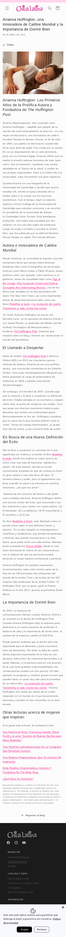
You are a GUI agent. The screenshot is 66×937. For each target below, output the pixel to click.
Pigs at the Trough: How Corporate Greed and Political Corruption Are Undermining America (32, 283)
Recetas (11, 866)
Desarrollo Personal (17, 861)
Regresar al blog (35, 815)
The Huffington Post (25, 331)
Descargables (14, 888)
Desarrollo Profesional (18, 857)
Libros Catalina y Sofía (18, 878)
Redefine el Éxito (22, 521)
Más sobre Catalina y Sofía (20, 892)
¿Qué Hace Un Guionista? (18, 778)
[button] (7, 8)
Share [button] (10, 44)
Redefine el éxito (20, 304)
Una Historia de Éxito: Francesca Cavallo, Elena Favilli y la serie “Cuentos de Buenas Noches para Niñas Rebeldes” (32, 736)
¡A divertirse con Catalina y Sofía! (23, 883)
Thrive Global (34, 546)
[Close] (63, 907)
